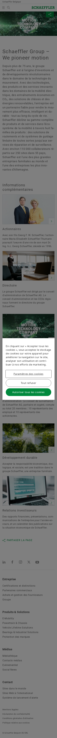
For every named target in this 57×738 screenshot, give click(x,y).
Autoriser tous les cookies (28, 392)
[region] (28, 369)
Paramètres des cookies (28, 374)
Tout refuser (28, 383)
